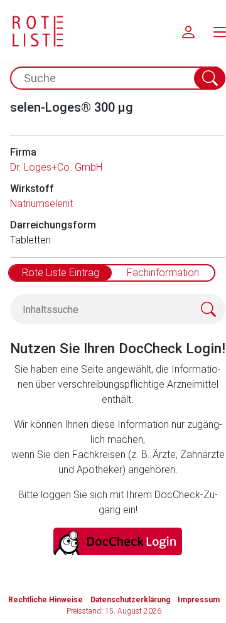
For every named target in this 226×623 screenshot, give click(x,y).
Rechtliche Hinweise (45, 599)
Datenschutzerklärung (130, 599)
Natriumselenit (41, 204)
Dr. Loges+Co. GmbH (56, 167)
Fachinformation (163, 273)
